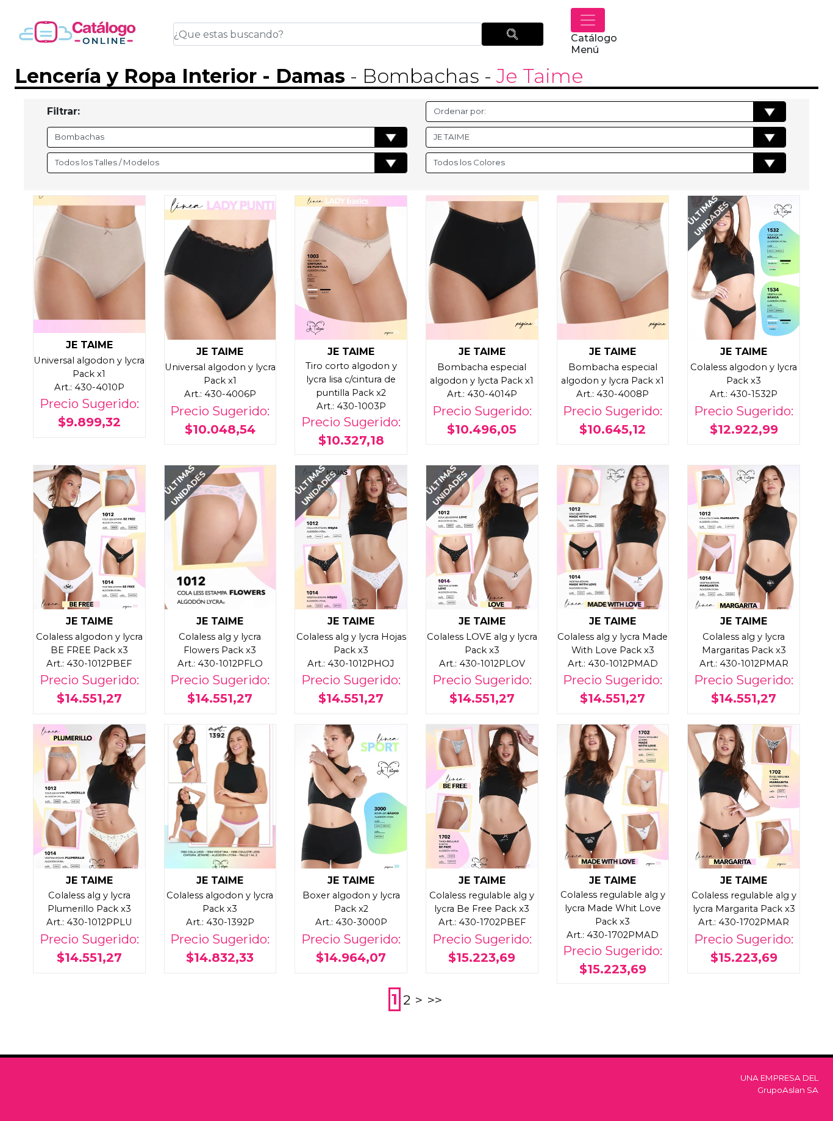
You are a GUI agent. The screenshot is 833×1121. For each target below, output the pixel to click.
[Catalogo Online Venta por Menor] (77, 34)
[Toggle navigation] (588, 20)
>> (434, 1000)
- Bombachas (412, 76)
